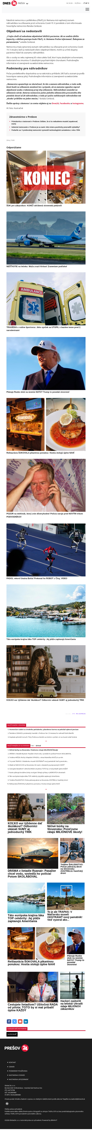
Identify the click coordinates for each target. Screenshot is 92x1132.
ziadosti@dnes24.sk (78, 1099)
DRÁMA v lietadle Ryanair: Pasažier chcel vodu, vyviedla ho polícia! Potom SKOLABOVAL (40, 754)
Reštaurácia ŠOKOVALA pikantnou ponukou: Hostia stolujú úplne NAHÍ (34, 784)
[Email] (20, 1021)
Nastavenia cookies (17, 1075)
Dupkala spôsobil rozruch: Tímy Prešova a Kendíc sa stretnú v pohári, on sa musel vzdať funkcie (43, 737)
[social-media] (7, 1104)
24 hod (38, 746)
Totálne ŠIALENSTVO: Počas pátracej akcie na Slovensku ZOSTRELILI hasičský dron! (38, 780)
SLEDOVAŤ (12, 1034)
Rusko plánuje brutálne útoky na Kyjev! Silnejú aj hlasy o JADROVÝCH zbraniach (37, 772)
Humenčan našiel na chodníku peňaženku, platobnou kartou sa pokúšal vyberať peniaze (43, 729)
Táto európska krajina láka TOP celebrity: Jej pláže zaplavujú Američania (34, 776)
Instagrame (77, 103)
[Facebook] (9, 1021)
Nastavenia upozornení (18, 1079)
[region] (27, 4)
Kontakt (12, 1062)
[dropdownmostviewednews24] (46, 789)
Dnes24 (55, 103)
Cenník (11, 1067)
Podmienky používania (18, 1071)
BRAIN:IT (54, 1120)
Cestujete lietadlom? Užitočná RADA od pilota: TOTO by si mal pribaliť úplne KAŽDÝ (38, 769)
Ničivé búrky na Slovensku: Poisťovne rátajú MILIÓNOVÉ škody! (33, 750)
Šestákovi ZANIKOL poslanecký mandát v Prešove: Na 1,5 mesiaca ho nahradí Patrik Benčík (41, 733)
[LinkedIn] (25, 1021)
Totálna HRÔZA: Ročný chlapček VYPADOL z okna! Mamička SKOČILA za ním (36, 757)
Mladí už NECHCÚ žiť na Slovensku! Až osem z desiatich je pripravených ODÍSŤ (36, 765)
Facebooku (65, 103)
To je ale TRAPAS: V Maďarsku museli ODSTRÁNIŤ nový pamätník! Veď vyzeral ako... (38, 761)
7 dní (32, 746)
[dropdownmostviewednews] (46, 741)
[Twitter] (14, 1021)
